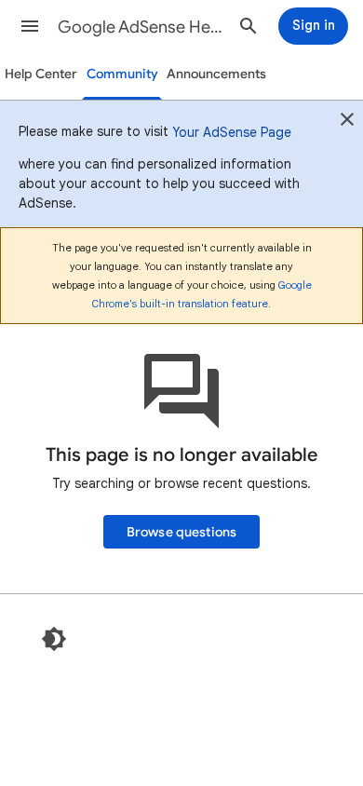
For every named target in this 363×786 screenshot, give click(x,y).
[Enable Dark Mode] (54, 639)
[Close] (347, 122)
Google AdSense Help (140, 27)
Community (122, 74)
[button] (29, 26)
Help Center (41, 74)
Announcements (216, 74)
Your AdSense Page (231, 132)
